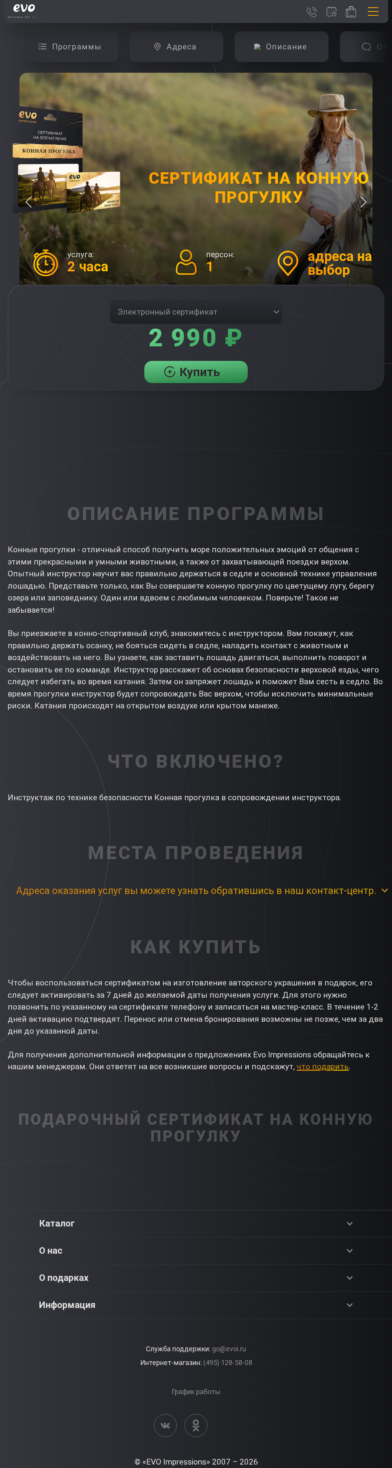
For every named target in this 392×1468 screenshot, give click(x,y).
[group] (71, 46)
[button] (363, 202)
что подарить (323, 1066)
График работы (196, 1392)
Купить (200, 372)
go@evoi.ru (229, 1349)
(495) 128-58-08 (227, 1363)
